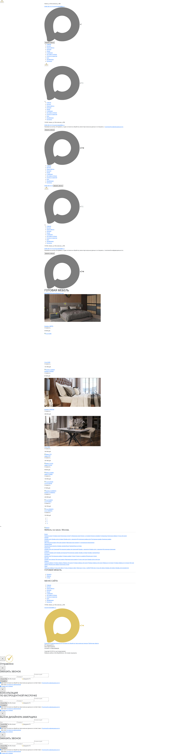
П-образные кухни (76, 536)
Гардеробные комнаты (50, 546)
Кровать (46, 326)
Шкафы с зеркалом (83, 549)
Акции (48, 51)
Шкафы (46, 537)
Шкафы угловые (83, 552)
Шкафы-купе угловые (57, 539)
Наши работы (50, 47)
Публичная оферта (93, 643)
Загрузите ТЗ (26, 679)
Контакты (49, 61)
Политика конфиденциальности (53, 643)
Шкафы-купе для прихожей (51, 549)
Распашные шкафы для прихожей (69, 549)
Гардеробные (48, 544)
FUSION (49, 501)
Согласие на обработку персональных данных (75, 643)
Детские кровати (61, 542)
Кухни (46, 534)
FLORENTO (52, 492)
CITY (49, 456)
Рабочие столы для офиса (98, 568)
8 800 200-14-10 (48, 6)
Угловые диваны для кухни (80, 563)
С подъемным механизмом (86, 542)
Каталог (49, 46)
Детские (46, 558)
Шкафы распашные (62, 552)
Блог (48, 58)
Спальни (46, 551)
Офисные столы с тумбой (83, 568)
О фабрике (50, 53)
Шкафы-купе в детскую (93, 559)
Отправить (4, 681)
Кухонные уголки (65, 536)
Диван (46, 456)
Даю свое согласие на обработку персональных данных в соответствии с (30, 683)
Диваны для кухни (68, 563)
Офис (45, 566)
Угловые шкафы (66, 556)
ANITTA (51, 326)
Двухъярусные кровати (72, 542)
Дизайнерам (50, 59)
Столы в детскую (82, 559)
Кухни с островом (86, 536)
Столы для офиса (59, 568)
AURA (48, 362)
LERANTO (49, 511)
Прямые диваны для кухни (95, 563)
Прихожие (47, 547)
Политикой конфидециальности (51, 683)
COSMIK (50, 474)
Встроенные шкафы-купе (84, 539)
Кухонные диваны (112, 536)
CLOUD (50, 465)
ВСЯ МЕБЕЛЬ (47, 293)
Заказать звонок (49, 42)
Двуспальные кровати (50, 542)
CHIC (48, 447)
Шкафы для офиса (110, 568)
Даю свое (11, 685)
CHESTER (51, 409)
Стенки (73, 556)
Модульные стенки (91, 556)
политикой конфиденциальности (114, 127)
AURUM (51, 371)
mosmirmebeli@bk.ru (58, 6)
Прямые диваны (48, 563)
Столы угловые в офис (70, 568)
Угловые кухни (57, 536)
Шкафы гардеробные (63, 546)
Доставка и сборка (52, 54)
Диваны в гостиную (108, 563)
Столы (62, 293)
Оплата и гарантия (52, 56)
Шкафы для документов (122, 568)
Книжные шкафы (106, 539)
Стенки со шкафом (81, 556)
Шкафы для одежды (49, 559)
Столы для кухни (122, 536)
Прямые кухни (48, 536)
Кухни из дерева (95, 536)
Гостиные (47, 554)
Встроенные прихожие (109, 549)
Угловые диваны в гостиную (121, 563)
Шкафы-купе (47, 539)
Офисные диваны (49, 568)
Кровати (53, 293)
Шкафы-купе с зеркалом (70, 539)
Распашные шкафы (96, 539)
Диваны (58, 293)
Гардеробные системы (75, 546)
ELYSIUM (49, 483)
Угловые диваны (58, 563)
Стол (45, 362)
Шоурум (49, 49)
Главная (49, 44)
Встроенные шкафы (73, 552)
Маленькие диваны (54, 564)
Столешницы (103, 536)
